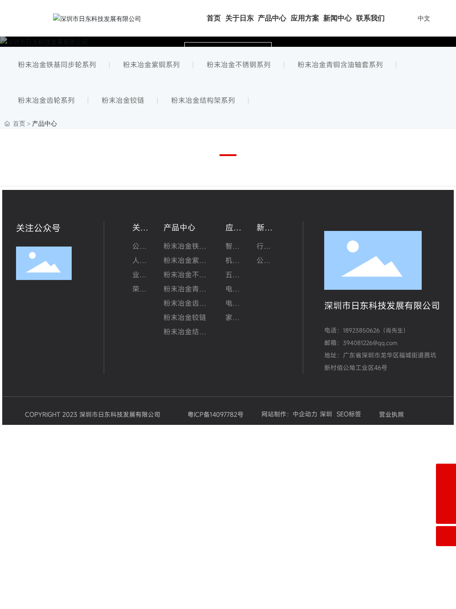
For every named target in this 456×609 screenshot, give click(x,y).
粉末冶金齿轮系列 (46, 100)
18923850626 (361, 330)
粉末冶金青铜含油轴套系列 (340, 65)
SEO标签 (349, 414)
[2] (446, 474)
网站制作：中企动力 (289, 414)
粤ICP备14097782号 (215, 414)
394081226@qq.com (370, 343)
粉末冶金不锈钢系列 (239, 65)
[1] (446, 494)
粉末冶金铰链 (123, 100)
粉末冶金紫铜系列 (151, 65)
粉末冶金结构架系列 (203, 100)
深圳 (326, 414)
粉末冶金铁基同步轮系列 (57, 65)
